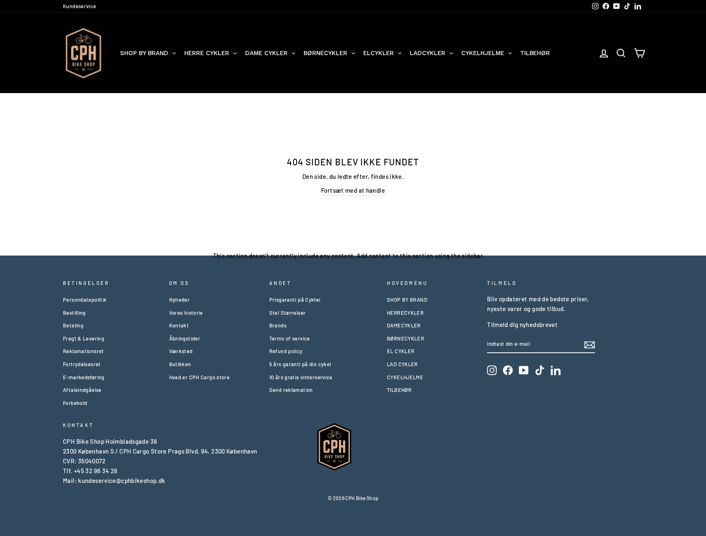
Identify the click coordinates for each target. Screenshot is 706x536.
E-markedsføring (84, 377)
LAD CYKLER (402, 364)
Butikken (180, 364)
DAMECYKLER (404, 325)
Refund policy (286, 351)
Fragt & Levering (83, 338)
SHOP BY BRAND (407, 299)
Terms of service (289, 338)
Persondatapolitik (85, 299)
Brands (277, 325)
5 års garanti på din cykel (300, 364)
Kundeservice (79, 6)
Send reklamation (291, 390)
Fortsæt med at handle (353, 190)
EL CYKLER (400, 351)
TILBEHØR (399, 390)
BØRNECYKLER (405, 338)
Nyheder (179, 299)
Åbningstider (185, 338)
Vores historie (186, 312)
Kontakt (179, 325)
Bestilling (74, 312)
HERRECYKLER (405, 312)
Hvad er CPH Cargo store (199, 377)
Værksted (181, 351)
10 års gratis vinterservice (301, 377)
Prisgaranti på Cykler (295, 299)
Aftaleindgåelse (82, 390)
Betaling (73, 325)
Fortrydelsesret (82, 364)
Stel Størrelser (287, 312)
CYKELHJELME (405, 377)
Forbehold (75, 403)
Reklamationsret (83, 351)
